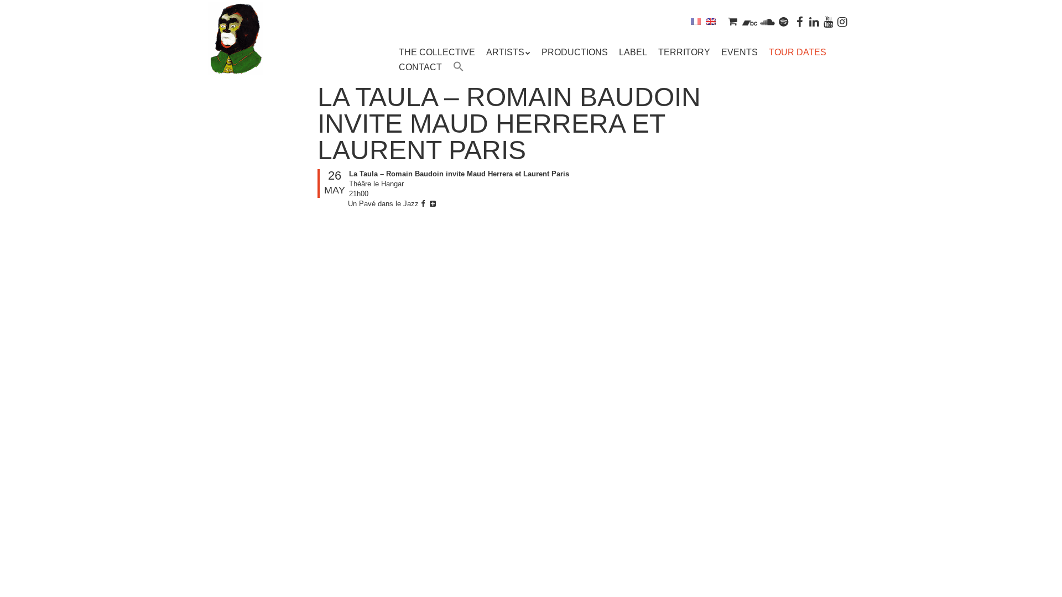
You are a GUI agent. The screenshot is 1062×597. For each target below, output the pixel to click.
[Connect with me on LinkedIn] (814, 21)
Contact (420, 67)
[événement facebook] (424, 204)
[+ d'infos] (434, 204)
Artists (505, 52)
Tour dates (797, 52)
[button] (458, 68)
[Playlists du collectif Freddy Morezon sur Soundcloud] (767, 21)
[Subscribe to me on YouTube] (828, 21)
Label (633, 52)
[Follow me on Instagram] (842, 21)
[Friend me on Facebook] (800, 21)
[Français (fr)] (696, 21)
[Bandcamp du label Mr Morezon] (750, 21)
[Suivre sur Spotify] (784, 21)
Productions (575, 52)
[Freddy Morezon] (235, 55)
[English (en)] (711, 21)
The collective (437, 52)
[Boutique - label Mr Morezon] (732, 21)
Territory (684, 52)
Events (739, 52)
